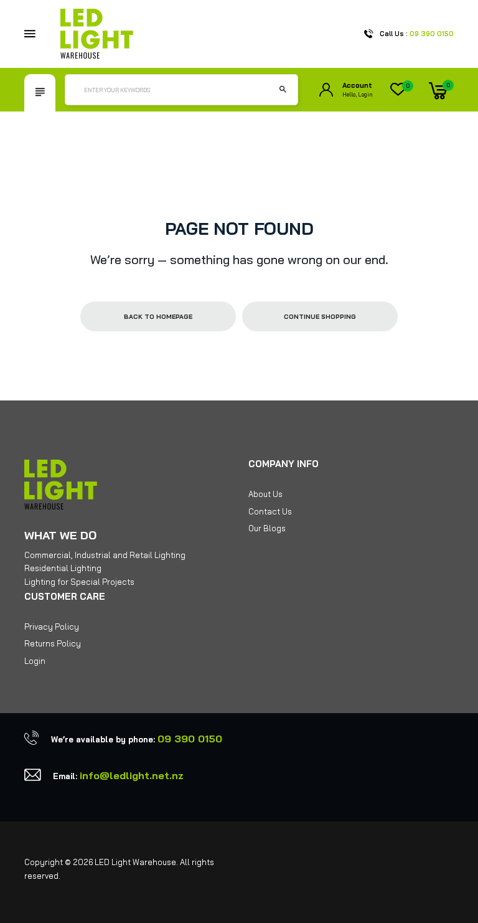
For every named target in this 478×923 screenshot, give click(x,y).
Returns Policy (52, 643)
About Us (265, 494)
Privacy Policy (51, 627)
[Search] (282, 89)
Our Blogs (267, 528)
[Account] (326, 89)
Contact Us (270, 511)
